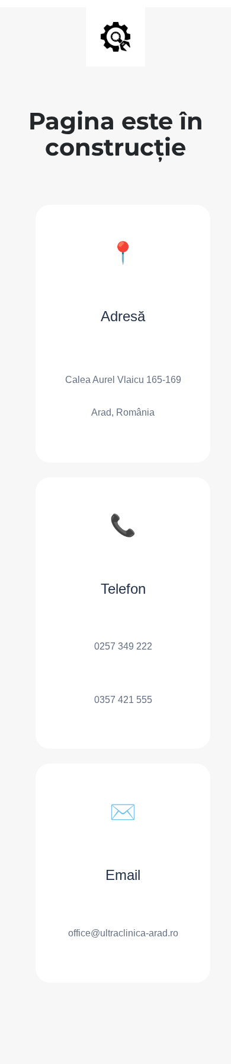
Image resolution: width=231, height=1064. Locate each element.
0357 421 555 (123, 700)
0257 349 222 (123, 646)
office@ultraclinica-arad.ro (123, 933)
